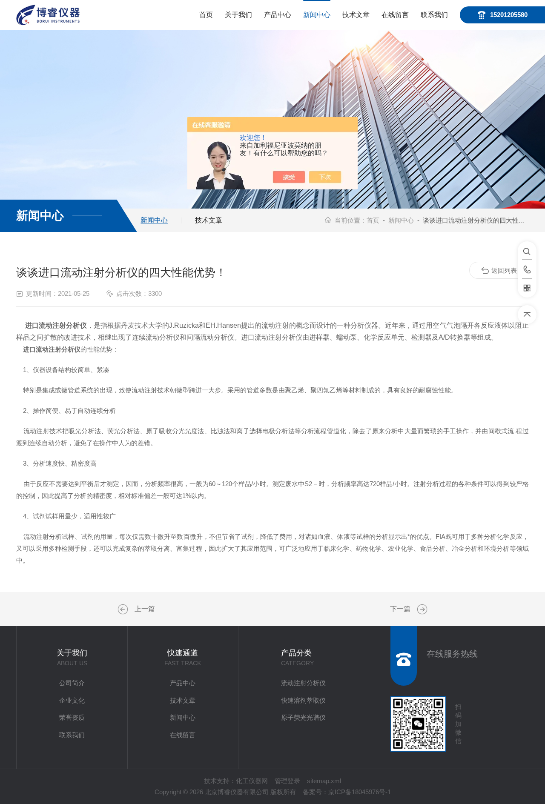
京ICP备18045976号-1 (359, 791)
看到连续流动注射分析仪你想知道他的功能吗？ (421, 609)
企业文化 (72, 700)
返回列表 (504, 270)
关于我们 (238, 14)
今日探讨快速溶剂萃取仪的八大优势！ (124, 609)
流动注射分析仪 (303, 683)
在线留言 (395, 14)
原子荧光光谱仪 (303, 717)
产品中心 (277, 14)
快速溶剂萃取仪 (303, 700)
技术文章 (356, 14)
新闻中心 (316, 14)
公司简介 (72, 683)
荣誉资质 (72, 717)
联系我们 (434, 14)
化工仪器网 (252, 780)
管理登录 (287, 780)
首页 (206, 14)
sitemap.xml (324, 780)
